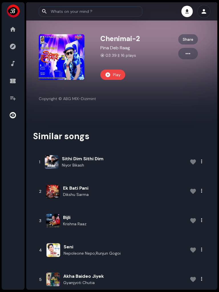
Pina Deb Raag (115, 48)
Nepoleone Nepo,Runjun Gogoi (92, 253)
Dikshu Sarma (76, 194)
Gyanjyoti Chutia (79, 282)
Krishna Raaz (74, 223)
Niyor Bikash (73, 165)
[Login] (203, 11)
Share (188, 39)
